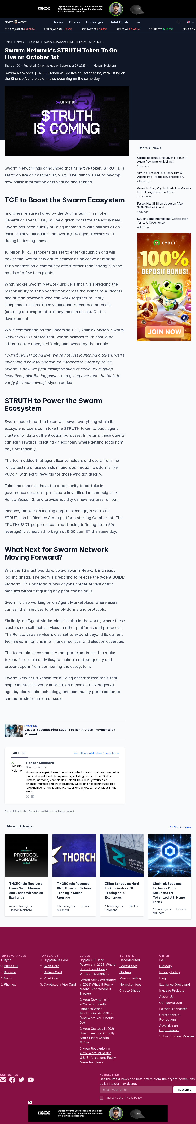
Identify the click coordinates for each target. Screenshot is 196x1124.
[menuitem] (58, 22)
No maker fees (130, 984)
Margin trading (130, 978)
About (70, 811)
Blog (162, 978)
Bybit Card (51, 966)
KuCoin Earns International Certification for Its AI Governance (162, 220)
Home (8, 41)
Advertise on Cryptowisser (169, 1028)
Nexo (8, 978)
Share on (10, 65)
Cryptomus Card (56, 960)
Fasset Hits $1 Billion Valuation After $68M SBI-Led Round (160, 205)
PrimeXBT (11, 966)
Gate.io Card (53, 972)
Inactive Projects (171, 990)
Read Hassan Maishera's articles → (96, 753)
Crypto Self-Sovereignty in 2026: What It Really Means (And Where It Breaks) (98, 986)
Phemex (10, 984)
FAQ (162, 960)
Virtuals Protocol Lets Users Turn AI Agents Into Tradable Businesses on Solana (160, 175)
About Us (166, 996)
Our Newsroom (170, 1003)
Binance (10, 972)
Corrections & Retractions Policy (47, 811)
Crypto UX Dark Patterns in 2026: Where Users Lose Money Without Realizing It (98, 967)
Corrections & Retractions (169, 1017)
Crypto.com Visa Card (60, 984)
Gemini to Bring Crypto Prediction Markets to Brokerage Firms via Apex (164, 190)
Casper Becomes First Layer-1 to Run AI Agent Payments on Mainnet (162, 159)
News (20, 41)
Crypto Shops (129, 990)
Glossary (165, 966)
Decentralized (129, 960)
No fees (125, 972)
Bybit (7, 960)
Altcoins (34, 41)
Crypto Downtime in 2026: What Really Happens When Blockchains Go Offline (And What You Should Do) (97, 1011)
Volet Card (51, 978)
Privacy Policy (169, 972)
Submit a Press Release (176, 1036)
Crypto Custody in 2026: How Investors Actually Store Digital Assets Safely (97, 1035)
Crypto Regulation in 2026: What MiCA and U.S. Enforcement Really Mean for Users (98, 1055)
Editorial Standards (15, 811)
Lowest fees (128, 966)
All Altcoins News (180, 827)
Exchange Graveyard (174, 984)
